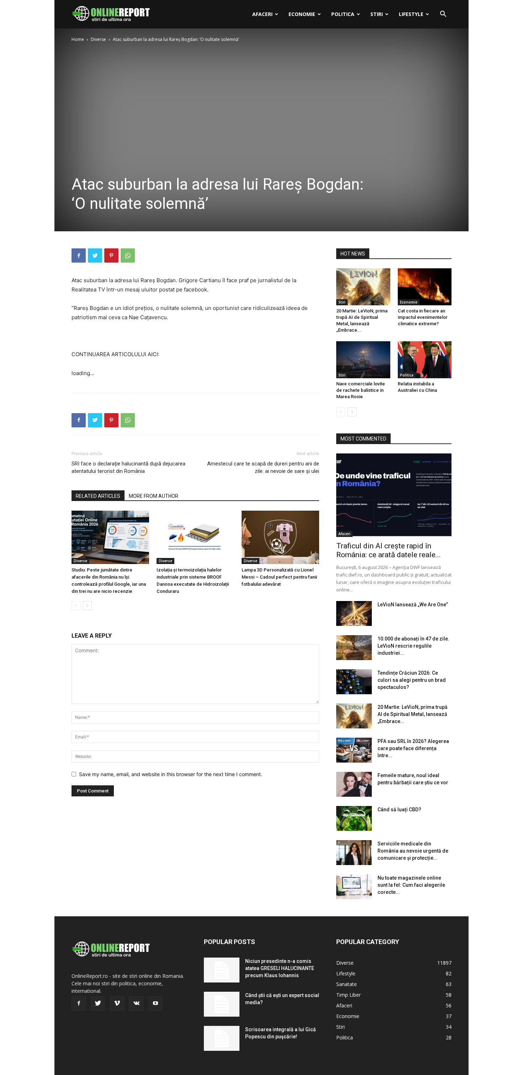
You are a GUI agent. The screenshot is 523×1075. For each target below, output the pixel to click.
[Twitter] (95, 255)
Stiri (376, 14)
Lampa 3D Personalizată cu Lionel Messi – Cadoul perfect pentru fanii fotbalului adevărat (279, 577)
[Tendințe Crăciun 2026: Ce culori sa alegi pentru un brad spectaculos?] (354, 681)
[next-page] (87, 605)
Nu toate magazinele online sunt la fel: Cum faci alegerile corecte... (411, 885)
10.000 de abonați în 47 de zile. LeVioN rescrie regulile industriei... (413, 646)
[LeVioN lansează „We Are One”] (354, 613)
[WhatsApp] (128, 255)
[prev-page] (76, 605)
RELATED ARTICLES (98, 496)
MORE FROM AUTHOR (153, 496)
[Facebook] (79, 255)
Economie (302, 14)
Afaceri (262, 14)
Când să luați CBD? (399, 809)
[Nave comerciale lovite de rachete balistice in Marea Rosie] (363, 359)
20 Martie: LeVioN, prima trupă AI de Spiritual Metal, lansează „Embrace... (412, 714)
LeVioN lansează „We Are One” (412, 604)
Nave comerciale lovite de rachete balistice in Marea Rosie (360, 390)
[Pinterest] (111, 255)
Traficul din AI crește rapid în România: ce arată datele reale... (388, 550)
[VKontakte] (136, 1003)
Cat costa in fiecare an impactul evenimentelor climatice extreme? (423, 317)
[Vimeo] (117, 1003)
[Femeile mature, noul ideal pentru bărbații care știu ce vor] (354, 784)
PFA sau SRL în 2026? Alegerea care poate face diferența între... (413, 748)
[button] (442, 14)
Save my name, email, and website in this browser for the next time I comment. (170, 774)
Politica (342, 14)
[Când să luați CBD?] (354, 818)
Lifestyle (411, 14)
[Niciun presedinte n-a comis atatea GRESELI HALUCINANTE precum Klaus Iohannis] (221, 970)
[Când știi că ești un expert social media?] (221, 1004)
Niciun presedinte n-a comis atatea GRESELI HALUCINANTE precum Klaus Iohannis (279, 968)
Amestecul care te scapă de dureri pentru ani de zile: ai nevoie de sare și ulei (263, 467)
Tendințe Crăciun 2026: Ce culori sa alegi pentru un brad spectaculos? (411, 680)
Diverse (98, 39)
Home (78, 39)
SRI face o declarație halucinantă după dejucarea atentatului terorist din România (128, 467)
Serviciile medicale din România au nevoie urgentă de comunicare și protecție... (412, 851)
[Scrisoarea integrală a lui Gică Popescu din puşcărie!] (221, 1038)
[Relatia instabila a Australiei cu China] (425, 359)
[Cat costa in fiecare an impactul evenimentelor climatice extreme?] (425, 286)
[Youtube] (155, 1003)
